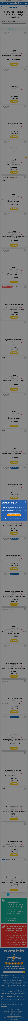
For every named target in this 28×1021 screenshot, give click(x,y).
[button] (14, 518)
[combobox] (25, 502)
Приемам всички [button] (14, 514)
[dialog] (14, 510)
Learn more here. (10, 511)
